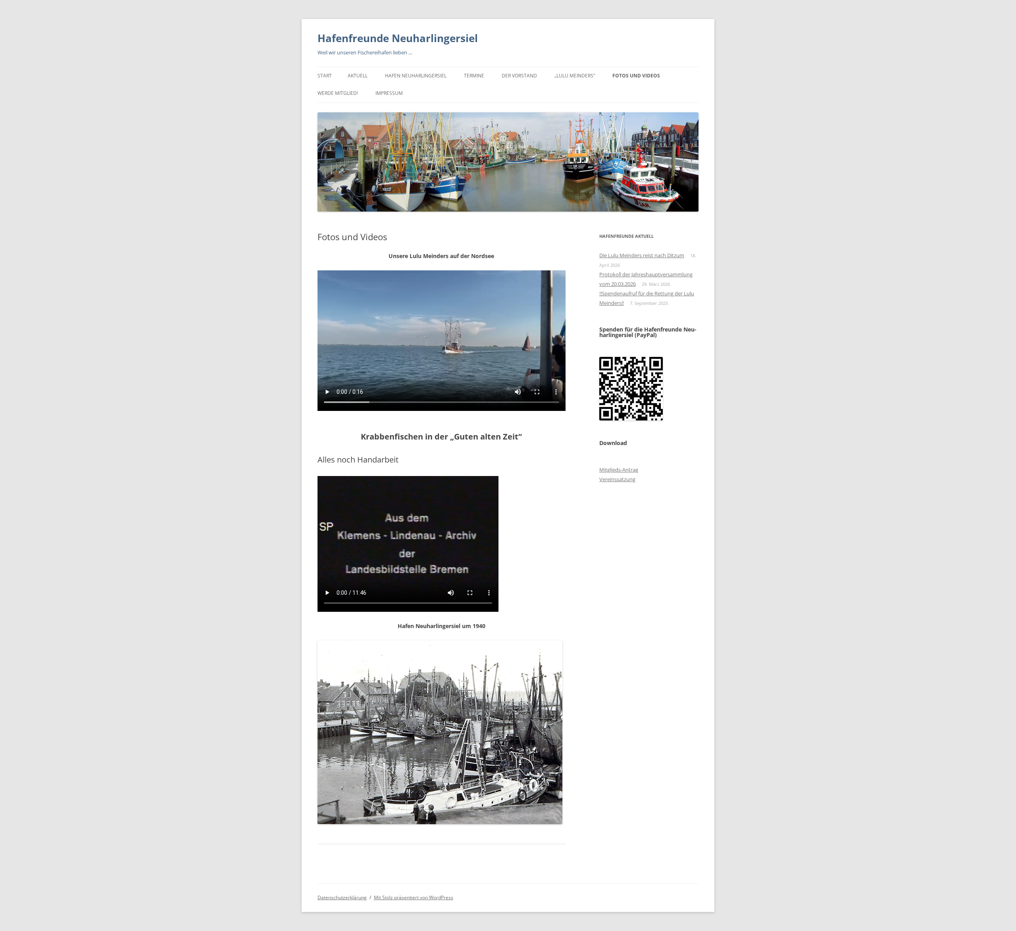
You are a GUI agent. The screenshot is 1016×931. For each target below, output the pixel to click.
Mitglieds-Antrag (618, 469)
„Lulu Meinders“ (574, 75)
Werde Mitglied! (338, 93)
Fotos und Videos (636, 75)
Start (325, 75)
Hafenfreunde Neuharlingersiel (398, 38)
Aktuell (358, 75)
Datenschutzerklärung (342, 897)
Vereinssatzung (617, 479)
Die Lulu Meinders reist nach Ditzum (641, 255)
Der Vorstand (519, 75)
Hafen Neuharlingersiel (415, 75)
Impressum (389, 93)
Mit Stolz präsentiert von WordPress (413, 897)
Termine (474, 75)
